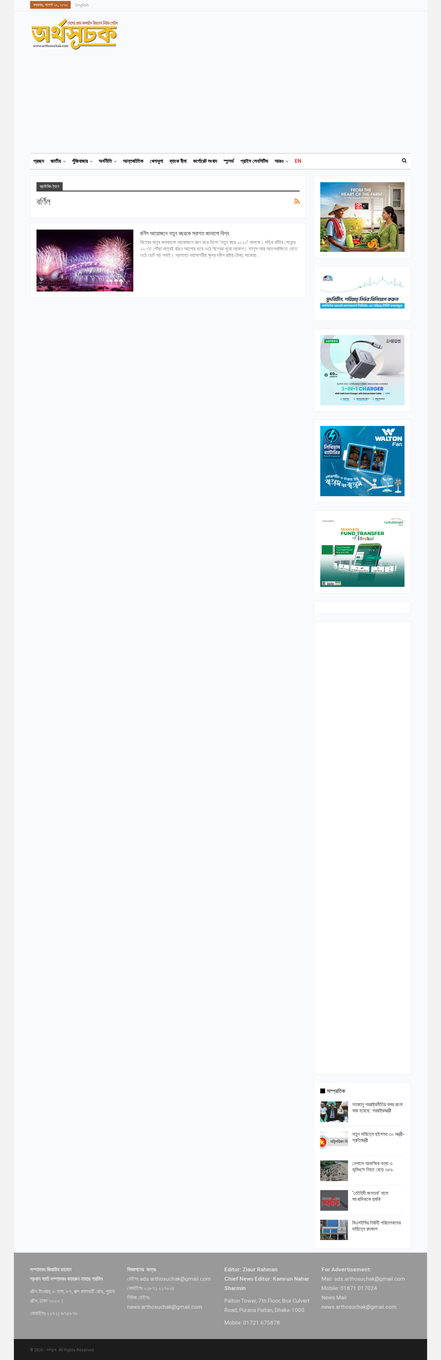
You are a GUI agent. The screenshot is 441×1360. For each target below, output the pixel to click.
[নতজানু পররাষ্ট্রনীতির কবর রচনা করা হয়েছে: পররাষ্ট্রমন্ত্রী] (334, 1111)
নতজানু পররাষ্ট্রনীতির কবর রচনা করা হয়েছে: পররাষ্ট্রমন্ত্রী (377, 1107)
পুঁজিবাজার (80, 161)
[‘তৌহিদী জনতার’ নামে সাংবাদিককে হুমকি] (334, 1200)
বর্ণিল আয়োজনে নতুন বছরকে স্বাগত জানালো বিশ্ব (184, 233)
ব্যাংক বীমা (178, 161)
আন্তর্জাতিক (133, 161)
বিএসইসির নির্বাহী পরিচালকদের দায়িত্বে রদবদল (376, 1226)
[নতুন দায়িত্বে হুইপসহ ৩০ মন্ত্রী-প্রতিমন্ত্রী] (334, 1141)
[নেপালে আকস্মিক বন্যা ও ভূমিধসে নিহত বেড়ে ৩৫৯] (334, 1170)
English (82, 5)
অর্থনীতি (105, 161)
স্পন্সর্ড (229, 161)
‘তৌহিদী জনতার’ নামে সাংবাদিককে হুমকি (370, 1196)
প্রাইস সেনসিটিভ (254, 161)
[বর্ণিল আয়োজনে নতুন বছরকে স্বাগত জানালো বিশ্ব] (84, 260)
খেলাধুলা (156, 161)
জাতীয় (56, 161)
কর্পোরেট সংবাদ (205, 161)
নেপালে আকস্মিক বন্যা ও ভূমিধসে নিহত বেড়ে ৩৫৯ (372, 1166)
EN (298, 161)
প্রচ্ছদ (38, 161)
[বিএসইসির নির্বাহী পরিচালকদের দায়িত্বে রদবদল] (334, 1230)
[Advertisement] (224, 98)
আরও (279, 161)
